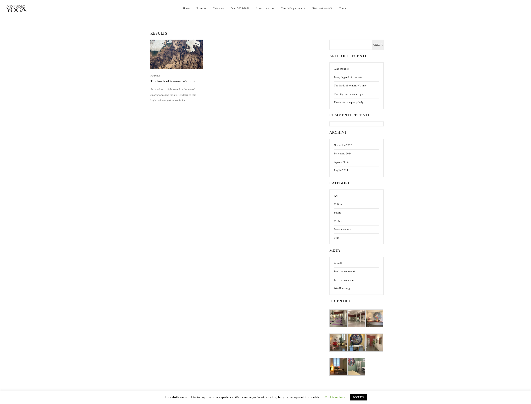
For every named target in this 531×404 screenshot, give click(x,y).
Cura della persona (291, 8)
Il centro (201, 8)
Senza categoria (343, 229)
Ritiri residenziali (322, 8)
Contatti (343, 8)
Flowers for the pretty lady (348, 102)
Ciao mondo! (341, 68)
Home (186, 8)
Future (337, 212)
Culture (338, 204)
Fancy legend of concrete (348, 77)
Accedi (338, 263)
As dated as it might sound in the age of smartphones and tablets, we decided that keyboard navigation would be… (173, 95)
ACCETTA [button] (358, 397)
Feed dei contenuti (344, 271)
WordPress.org (342, 288)
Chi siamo (218, 8)
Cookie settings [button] (335, 397)
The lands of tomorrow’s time (172, 81)
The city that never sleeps (348, 94)
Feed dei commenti (344, 279)
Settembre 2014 (343, 153)
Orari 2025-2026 (240, 8)
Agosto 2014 (341, 162)
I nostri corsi (263, 8)
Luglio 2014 (341, 170)
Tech (336, 237)
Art (335, 195)
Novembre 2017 (343, 145)
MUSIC (338, 220)
